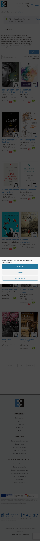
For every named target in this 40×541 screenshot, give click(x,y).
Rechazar (20, 272)
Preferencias (20, 278)
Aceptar (20, 266)
